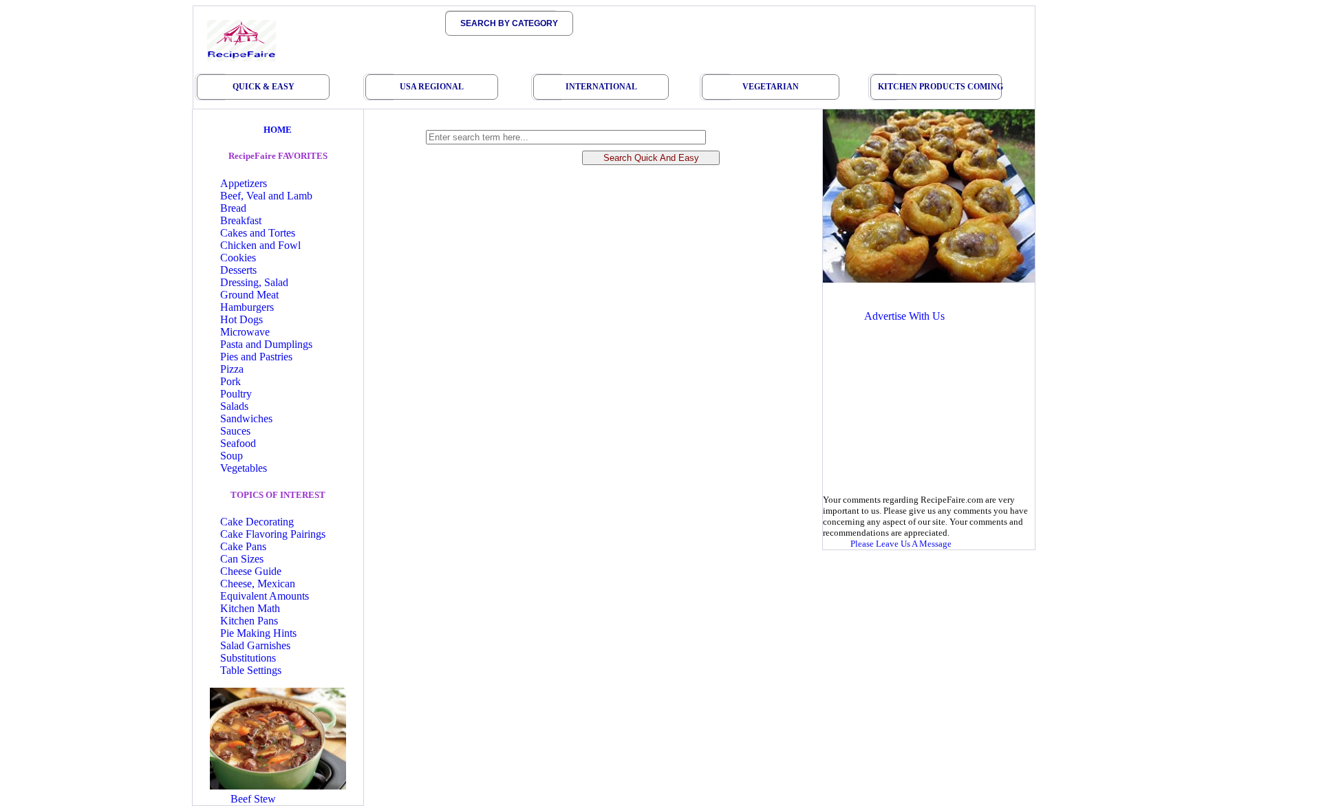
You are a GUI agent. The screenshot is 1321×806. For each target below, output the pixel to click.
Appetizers (243, 183)
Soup (231, 455)
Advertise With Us (904, 316)
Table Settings (250, 670)
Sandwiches (246, 418)
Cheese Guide (250, 571)
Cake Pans (243, 546)
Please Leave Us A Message (901, 543)
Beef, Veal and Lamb (266, 196)
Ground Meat (249, 295)
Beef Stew (253, 799)
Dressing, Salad (254, 282)
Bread (233, 208)
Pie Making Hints (258, 633)
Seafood (238, 443)
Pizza (232, 369)
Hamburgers (247, 307)
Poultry (236, 394)
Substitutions (248, 658)
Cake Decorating (257, 521)
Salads (234, 406)
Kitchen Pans (249, 621)
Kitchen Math (250, 608)
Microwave (245, 332)
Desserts (238, 270)
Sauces (235, 431)
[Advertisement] (928, 425)
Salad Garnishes (255, 645)
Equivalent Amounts (264, 596)
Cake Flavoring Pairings (272, 534)
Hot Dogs (241, 319)
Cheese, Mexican (257, 583)
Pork (230, 381)
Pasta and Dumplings (266, 344)
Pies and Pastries (256, 356)
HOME (278, 129)
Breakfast (240, 220)
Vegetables (243, 468)
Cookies (238, 257)
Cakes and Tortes (257, 233)
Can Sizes (242, 559)
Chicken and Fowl (260, 245)
